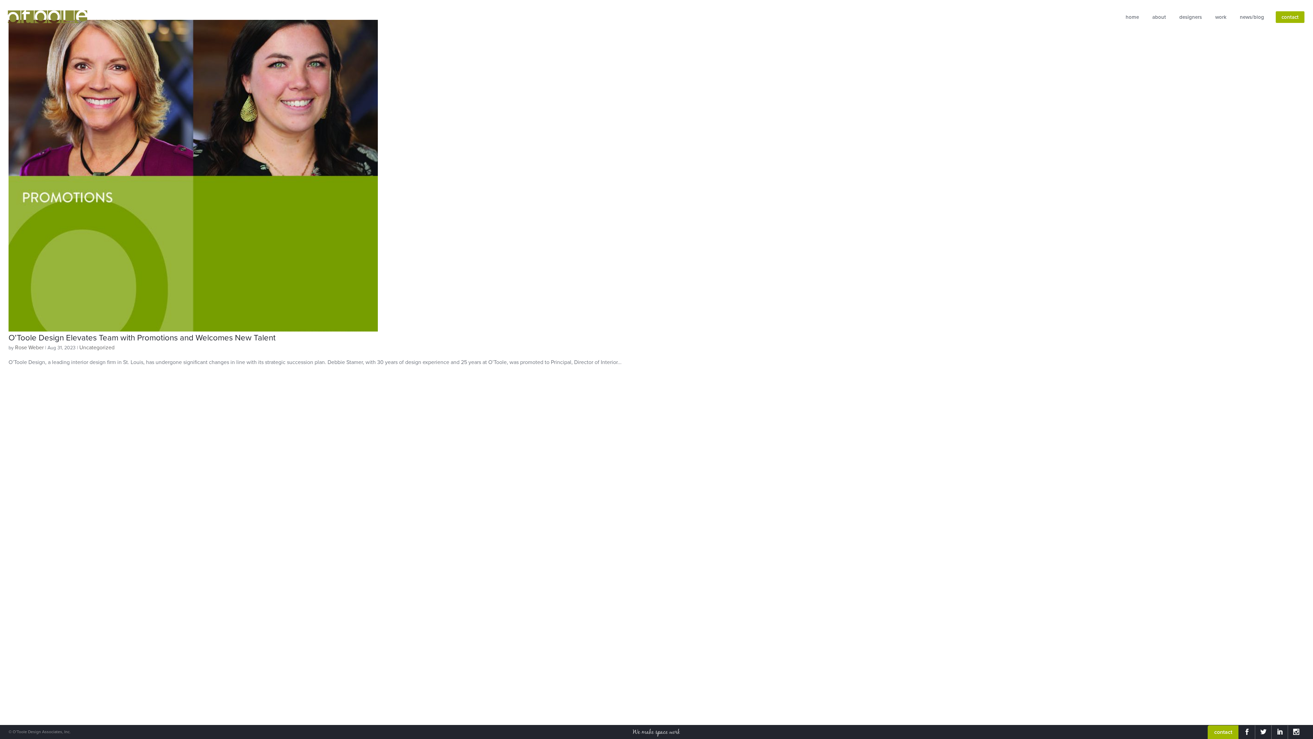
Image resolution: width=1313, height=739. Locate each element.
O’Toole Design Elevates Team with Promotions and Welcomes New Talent (142, 338)
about (1159, 17)
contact (1290, 17)
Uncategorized (97, 347)
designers (1190, 17)
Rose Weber (29, 347)
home (1132, 17)
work (1220, 17)
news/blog (1252, 17)
